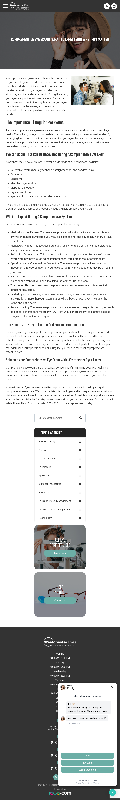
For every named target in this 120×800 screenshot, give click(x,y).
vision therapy (47, 441)
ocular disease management (54, 509)
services (43, 450)
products (44, 492)
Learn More (60, 553)
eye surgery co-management (55, 501)
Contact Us (60, 600)
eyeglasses (45, 467)
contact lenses (47, 458)
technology (45, 518)
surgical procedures (50, 484)
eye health (44, 475)
